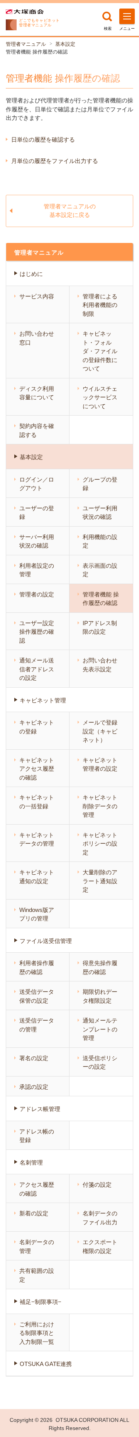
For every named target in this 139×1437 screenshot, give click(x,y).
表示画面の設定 (100, 570)
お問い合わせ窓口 (36, 338)
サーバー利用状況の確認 (36, 541)
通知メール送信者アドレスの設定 (36, 669)
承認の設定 (33, 1086)
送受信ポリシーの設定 (100, 1062)
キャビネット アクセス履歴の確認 (36, 769)
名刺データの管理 (36, 1246)
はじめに (31, 273)
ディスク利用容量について (36, 393)
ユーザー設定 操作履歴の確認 (36, 632)
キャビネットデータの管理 (36, 839)
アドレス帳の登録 (36, 1136)
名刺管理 (31, 1162)
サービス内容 (36, 296)
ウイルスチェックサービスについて (100, 397)
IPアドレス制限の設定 (100, 627)
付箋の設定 (97, 1184)
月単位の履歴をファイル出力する (54, 161)
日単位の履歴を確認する (43, 139)
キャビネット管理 (43, 700)
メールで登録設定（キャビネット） (100, 731)
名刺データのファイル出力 (100, 1218)
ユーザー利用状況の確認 (100, 512)
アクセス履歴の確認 (36, 1189)
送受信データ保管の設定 (36, 996)
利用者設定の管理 (36, 570)
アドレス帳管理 (40, 1109)
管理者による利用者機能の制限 (100, 305)
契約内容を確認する (36, 430)
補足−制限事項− (40, 1301)
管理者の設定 (36, 594)
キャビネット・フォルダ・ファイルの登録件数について (100, 351)
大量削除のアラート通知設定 (100, 881)
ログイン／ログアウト (36, 484)
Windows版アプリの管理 (36, 914)
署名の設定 (33, 1058)
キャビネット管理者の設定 (100, 764)
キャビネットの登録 (36, 727)
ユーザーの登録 (36, 512)
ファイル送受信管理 (46, 941)
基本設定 (65, 44)
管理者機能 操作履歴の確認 (101, 599)
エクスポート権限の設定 (100, 1246)
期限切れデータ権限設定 (100, 996)
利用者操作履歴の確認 (36, 967)
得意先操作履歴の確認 (100, 967)
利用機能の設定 (100, 541)
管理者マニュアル (26, 44)
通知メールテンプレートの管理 (100, 1029)
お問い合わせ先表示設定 (100, 665)
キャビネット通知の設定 (36, 876)
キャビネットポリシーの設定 (100, 844)
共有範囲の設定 (36, 1275)
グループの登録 (100, 484)
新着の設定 (33, 1213)
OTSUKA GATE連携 (46, 1364)
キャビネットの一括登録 (36, 802)
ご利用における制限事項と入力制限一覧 (36, 1333)
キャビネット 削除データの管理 (100, 806)
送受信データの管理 (36, 1025)
